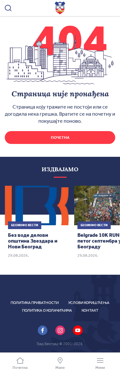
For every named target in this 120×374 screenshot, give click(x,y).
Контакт (90, 310)
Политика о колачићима (47, 310)
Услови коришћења (88, 302)
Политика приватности (35, 302)
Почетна (60, 137)
